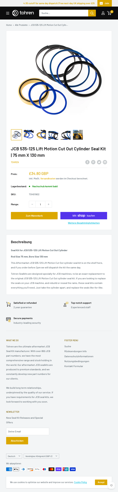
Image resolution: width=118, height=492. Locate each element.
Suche (67, 346)
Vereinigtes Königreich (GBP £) (38, 456)
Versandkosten (47, 178)
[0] (109, 13)
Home (9, 25)
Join (107, 3)
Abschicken (17, 440)
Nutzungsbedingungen (76, 361)
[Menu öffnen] (7, 13)
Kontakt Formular (73, 366)
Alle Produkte (21, 25)
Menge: (15, 204)
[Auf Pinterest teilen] (93, 162)
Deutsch (11, 456)
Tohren (15, 162)
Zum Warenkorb (34, 215)
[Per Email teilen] (105, 162)
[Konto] (103, 13)
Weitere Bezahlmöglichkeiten (84, 222)
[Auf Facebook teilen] (87, 162)
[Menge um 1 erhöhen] (48, 204)
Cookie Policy (80, 482)
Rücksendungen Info (75, 351)
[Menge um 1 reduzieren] (32, 204)
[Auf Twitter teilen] (99, 162)
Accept (101, 482)
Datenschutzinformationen (78, 356)
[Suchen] (92, 13)
